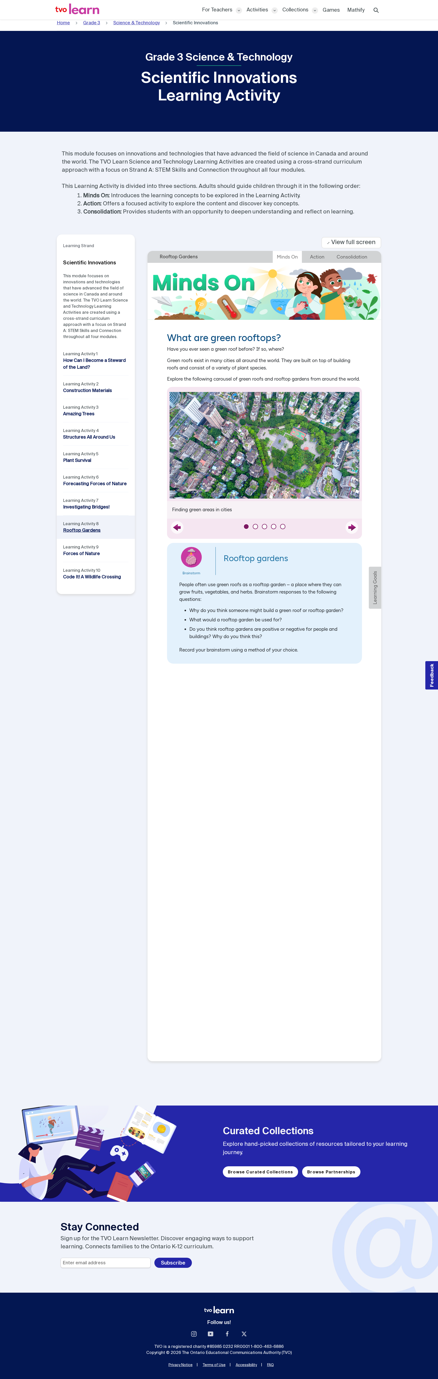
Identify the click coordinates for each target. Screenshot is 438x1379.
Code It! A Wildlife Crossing (92, 576)
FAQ (270, 1365)
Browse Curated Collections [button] (260, 1172)
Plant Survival (77, 460)
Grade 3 (91, 22)
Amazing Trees (79, 413)
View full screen (351, 242)
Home (63, 22)
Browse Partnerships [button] (331, 1172)
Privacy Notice (181, 1365)
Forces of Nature (81, 553)
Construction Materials (87, 390)
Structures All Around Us (89, 437)
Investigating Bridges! (86, 506)
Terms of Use (214, 1365)
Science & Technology (136, 22)
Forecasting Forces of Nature (95, 483)
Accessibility (246, 1365)
